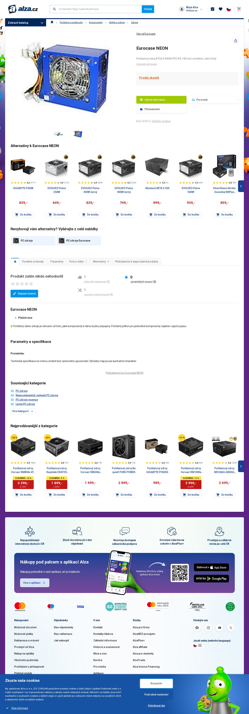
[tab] (15, 261)
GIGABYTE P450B (23, 188)
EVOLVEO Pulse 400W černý (124, 190)
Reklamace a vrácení (26, 640)
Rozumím (156, 683)
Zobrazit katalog (18, 22)
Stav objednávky (63, 627)
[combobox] (96, 9)
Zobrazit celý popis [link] (146, 64)
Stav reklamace (63, 633)
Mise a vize (100, 653)
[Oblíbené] (220, 9)
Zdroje (134, 22)
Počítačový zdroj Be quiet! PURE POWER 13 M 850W (124, 470)
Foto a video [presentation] (78, 261)
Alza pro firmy (141, 627)
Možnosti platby (23, 633)
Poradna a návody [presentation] (33, 261)
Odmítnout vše (156, 705)
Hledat (148, 9)
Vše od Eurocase (145, 33)
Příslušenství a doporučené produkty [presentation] (136, 261)
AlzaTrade (139, 660)
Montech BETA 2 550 (157, 188)
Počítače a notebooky (71, 22)
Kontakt (97, 627)
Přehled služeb (23, 673)
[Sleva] (14, 437)
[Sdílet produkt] (236, 40)
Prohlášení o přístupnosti (29, 666)
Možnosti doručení (25, 627)
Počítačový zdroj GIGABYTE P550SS (157, 470)
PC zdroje (22, 390)
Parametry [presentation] (57, 261)
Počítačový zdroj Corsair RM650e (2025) (90, 470)
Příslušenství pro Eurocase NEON (124, 372)
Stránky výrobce (161, 121)
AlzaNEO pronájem (144, 633)
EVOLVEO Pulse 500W (191, 190)
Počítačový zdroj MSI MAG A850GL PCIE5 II (224, 470)
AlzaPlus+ (139, 640)
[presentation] (15, 261)
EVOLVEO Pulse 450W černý (90, 190)
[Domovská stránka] (52, 22)
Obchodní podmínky (26, 660)
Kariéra (97, 660)
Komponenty (96, 22)
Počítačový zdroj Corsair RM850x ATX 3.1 (23, 470)
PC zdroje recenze (27, 399)
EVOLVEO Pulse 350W (57, 190)
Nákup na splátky (24, 653)
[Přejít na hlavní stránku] (23, 9)
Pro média (99, 666)
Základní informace (105, 640)
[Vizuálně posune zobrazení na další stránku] (241, 186)
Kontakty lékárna (103, 633)
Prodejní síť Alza (24, 647)
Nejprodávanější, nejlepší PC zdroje (37, 395)
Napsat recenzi (27, 293)
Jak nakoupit (61, 640)
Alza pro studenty (143, 653)
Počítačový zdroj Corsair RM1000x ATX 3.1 (191, 470)
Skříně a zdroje (117, 22)
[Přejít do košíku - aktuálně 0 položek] (239, 9)
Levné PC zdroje (25, 404)
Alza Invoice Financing (146, 666)
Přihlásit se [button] (191, 10)
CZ (200, 645)
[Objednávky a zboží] (212, 9)
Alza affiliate (140, 647)
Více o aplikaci (31, 582)
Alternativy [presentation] (101, 261)
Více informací (19, 708)
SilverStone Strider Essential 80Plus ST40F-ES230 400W (224, 190)
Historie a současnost (106, 647)
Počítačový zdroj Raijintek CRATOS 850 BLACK (56, 470)
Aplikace (98, 673)
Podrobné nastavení (156, 694)
